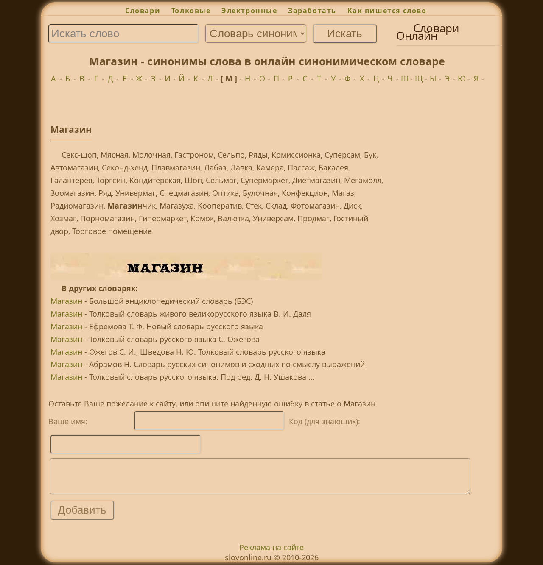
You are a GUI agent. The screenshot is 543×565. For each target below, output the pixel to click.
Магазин (66, 301)
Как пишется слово (387, 10)
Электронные (249, 10)
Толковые (190, 10)
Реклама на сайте (271, 547)
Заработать (312, 10)
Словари (142, 10)
